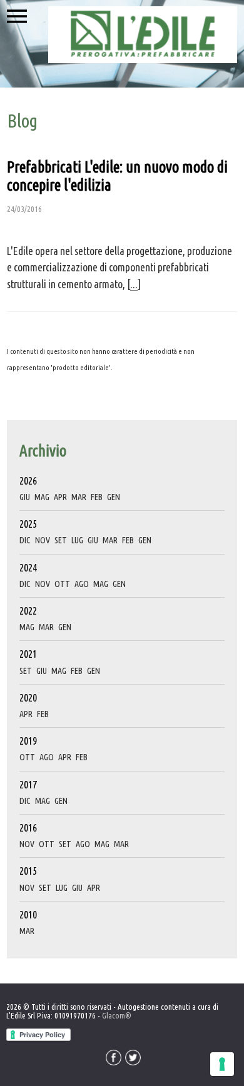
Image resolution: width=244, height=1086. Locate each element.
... (134, 284)
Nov (42, 540)
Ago (81, 584)
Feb (97, 497)
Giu (24, 497)
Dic (25, 540)
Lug (77, 540)
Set (60, 540)
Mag (41, 497)
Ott (62, 584)
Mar (78, 497)
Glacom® (116, 1015)
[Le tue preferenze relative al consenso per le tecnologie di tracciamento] (222, 1064)
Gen (113, 497)
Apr (60, 497)
